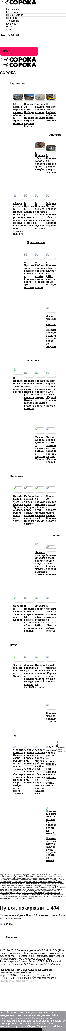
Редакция (11, 937)
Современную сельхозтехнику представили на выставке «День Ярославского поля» (28, 886)
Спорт (9, 29)
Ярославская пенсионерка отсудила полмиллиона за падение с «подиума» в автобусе (31, 895)
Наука (9, 26)
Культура (11, 23)
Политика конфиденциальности (18, 980)
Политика (11, 18)
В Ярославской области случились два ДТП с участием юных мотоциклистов (30, 893)
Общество (12, 12)
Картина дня (13, 9)
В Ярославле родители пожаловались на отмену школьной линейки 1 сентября (32, 888)
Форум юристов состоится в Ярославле (29, 885)
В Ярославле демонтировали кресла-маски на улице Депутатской (31, 890)
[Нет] (43, 1030)
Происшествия (14, 15)
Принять (5, 1029)
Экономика (12, 20)
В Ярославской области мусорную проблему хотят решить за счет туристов (30, 892)
